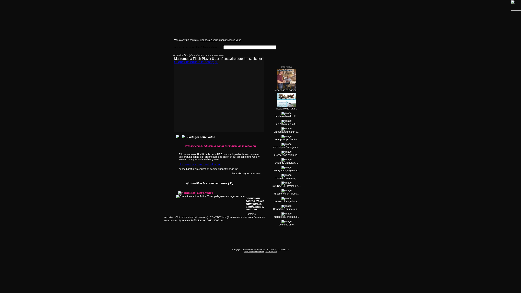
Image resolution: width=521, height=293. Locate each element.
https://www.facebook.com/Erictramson (200, 164)
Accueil (177, 55)
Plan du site (271, 251)
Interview (219, 55)
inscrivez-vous (233, 40)
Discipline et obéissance (197, 55)
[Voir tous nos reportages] (249, 224)
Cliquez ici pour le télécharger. (196, 62)
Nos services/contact (254, 251)
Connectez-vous (209, 40)
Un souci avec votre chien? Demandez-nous (197, 47)
